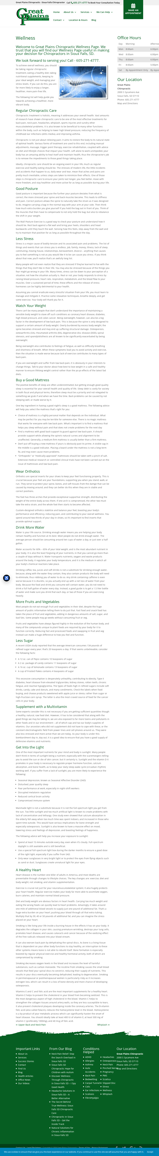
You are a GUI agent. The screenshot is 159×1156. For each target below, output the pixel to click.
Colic (87, 1086)
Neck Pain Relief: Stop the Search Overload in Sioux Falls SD (63, 1057)
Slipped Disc (109, 1083)
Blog (93, 20)
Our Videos (24, 1083)
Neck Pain (108, 1064)
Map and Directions (127, 103)
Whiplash (107, 1094)
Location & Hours (78, 20)
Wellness (107, 1090)
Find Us (22, 1068)
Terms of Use (84, 1147)
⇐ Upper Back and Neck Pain (31, 1024)
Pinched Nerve (110, 1068)
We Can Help (103, 12)
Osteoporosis (109, 1060)
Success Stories (26, 1061)
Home (56, 12)
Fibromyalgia (92, 1097)
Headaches (108, 1057)
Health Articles (25, 1076)
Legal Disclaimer (34, 1147)
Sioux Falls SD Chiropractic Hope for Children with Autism (63, 1068)
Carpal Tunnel (92, 1083)
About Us (68, 12)
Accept (150, 1151)
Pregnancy (108, 1071)
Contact (57, 20)
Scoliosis (89, 1094)
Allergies (89, 1060)
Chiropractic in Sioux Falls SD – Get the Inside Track (62, 1120)
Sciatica (107, 1079)
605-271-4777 (80, 2)
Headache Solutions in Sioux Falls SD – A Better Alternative (63, 1094)
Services (85, 12)
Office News (24, 1079)
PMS (105, 1075)
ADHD (88, 1057)
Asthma (89, 1064)
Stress (106, 1086)
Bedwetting (91, 1079)
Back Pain (90, 1075)
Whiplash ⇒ (103, 1024)
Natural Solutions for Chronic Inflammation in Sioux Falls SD (63, 1131)
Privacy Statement (100, 1147)
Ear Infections (92, 1090)
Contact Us (20, 1147)
